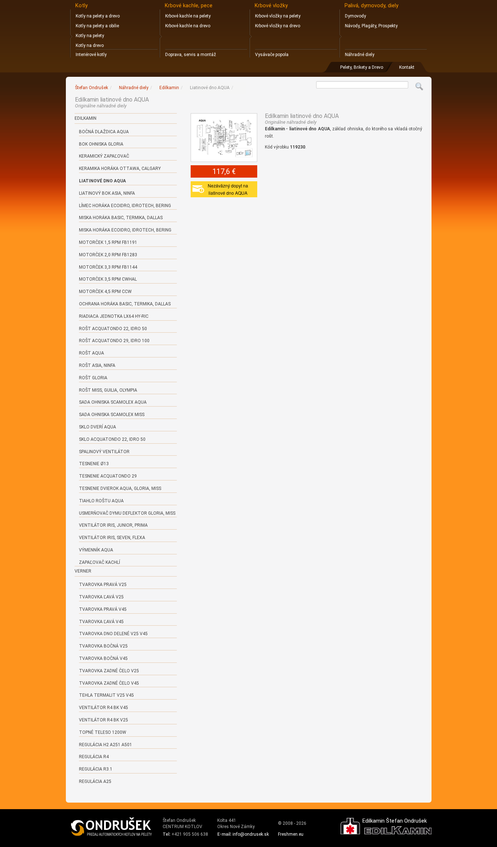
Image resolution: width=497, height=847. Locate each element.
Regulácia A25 (95, 781)
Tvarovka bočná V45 (103, 658)
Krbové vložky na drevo (277, 25)
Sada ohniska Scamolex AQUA (113, 402)
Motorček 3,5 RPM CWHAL (108, 279)
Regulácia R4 (94, 756)
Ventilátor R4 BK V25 (103, 720)
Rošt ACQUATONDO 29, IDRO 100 (114, 340)
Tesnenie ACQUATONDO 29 (108, 476)
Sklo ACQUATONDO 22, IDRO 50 (112, 439)
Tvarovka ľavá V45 (101, 621)
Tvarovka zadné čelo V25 (109, 670)
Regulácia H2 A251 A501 (105, 744)
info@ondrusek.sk (250, 834)
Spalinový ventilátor (104, 451)
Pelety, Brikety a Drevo (361, 67)
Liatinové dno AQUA (102, 180)
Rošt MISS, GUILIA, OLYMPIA (108, 390)
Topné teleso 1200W (102, 732)
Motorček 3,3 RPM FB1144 (108, 267)
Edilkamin (85, 118)
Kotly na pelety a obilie (97, 25)
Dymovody (355, 16)
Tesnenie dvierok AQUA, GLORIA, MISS (120, 488)
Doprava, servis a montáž (190, 54)
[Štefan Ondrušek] (112, 827)
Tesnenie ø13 (94, 463)
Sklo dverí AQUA (97, 427)
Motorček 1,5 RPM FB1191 (108, 242)
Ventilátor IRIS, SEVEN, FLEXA (112, 537)
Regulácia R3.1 (95, 769)
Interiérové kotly (91, 54)
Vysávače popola (272, 54)
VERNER (83, 571)
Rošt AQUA (91, 353)
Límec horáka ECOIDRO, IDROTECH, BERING (125, 205)
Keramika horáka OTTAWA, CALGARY (120, 168)
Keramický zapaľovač (104, 156)
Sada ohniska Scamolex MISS (111, 414)
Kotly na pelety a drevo (98, 16)
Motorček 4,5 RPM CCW (105, 291)
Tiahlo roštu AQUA (101, 500)
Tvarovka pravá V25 (103, 584)
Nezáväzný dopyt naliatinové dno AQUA (228, 189)
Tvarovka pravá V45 (103, 609)
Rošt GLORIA (93, 377)
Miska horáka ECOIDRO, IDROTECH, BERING (125, 230)
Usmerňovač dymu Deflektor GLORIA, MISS (127, 513)
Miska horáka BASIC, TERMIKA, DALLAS (121, 217)
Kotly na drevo (90, 45)
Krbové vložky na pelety (278, 16)
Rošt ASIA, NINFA (97, 365)
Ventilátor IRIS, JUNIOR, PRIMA (113, 525)
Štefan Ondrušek (91, 87)
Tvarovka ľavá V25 (101, 596)
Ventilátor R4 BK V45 (103, 707)
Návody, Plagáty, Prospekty (371, 25)
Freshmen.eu (290, 834)
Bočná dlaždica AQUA (104, 131)
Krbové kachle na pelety (188, 16)
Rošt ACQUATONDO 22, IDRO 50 (113, 328)
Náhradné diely (359, 54)
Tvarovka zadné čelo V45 (109, 683)
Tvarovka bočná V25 (103, 646)
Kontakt (406, 67)
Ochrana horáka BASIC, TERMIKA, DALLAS (125, 303)
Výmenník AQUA (96, 550)
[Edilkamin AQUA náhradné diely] (224, 137)
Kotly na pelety (90, 35)
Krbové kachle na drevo (187, 25)
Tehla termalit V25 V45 (106, 695)
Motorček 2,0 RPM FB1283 (108, 254)
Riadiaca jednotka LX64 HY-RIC (113, 316)
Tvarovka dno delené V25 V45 (113, 633)
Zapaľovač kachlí (99, 562)
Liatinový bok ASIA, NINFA (107, 193)
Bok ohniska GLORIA (101, 144)
